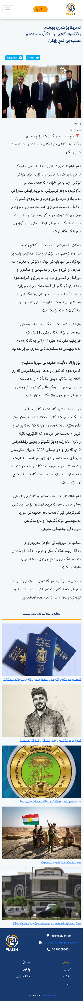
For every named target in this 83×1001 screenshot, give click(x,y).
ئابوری (67, 969)
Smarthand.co (49, 995)
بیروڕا (68, 983)
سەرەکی (66, 962)
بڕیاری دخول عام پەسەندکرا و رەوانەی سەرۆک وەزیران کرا (50, 801)
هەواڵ (26, 962)
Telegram (11, 57)
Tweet (30, 57)
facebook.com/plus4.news (61, 942)
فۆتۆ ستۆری (23, 976)
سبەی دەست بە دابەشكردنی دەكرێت (61, 862)
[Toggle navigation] (7, 9)
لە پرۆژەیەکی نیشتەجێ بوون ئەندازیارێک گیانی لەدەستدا (50, 740)
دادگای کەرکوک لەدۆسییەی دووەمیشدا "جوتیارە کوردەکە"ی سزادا (47, 923)
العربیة (39, 9)
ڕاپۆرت (26, 969)
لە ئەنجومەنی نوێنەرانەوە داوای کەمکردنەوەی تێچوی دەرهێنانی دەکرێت (42, 679)
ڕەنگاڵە (67, 976)
